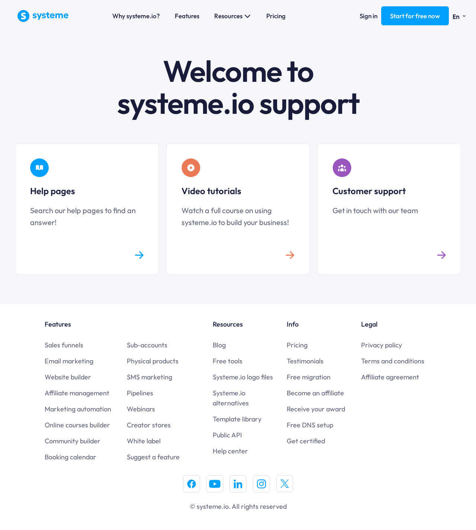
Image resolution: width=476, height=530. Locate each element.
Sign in (368, 16)
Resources (228, 16)
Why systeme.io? (136, 16)
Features (187, 16)
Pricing (276, 16)
